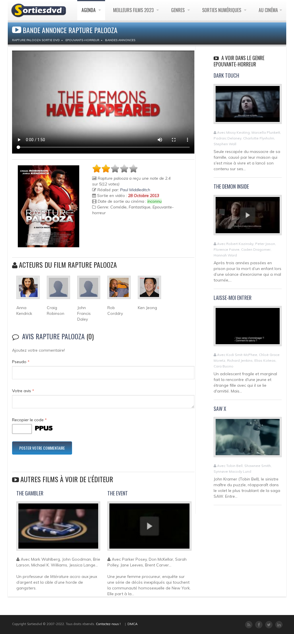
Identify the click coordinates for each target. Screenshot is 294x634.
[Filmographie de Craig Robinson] (58, 289)
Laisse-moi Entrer (233, 297)
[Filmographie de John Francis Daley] (88, 289)
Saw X (220, 408)
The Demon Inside (231, 186)
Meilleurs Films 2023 (134, 10)
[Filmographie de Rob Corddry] (119, 289)
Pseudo (21, 361)
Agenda (89, 10)
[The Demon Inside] (248, 217)
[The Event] (149, 528)
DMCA (132, 624)
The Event (117, 493)
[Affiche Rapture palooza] (48, 206)
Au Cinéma (268, 10)
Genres (178, 10)
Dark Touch (226, 75)
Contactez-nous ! (108, 624)
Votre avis (23, 390)
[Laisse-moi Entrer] (248, 328)
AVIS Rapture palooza (53, 336)
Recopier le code (29, 419)
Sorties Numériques (222, 10)
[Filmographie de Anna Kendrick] (28, 289)
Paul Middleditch (135, 189)
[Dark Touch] (248, 106)
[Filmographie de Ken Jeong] (149, 289)
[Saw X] (248, 439)
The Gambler (29, 493)
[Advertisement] (125, 235)
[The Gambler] (58, 528)
